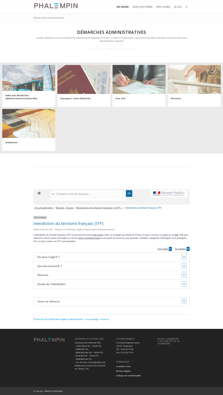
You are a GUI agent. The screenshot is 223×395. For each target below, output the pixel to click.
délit (176, 235)
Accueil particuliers (44, 208)
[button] (111, 257)
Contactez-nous (123, 366)
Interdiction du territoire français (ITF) (143, 208)
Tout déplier (181, 249)
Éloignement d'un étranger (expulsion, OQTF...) (99, 208)
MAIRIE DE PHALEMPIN (54, 391)
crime (165, 235)
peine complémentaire (89, 238)
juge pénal (98, 235)
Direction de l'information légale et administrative (59, 319)
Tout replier (163, 249)
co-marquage (91, 319)
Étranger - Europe (65, 208)
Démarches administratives (48, 17)
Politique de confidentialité (128, 375)
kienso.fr (104, 319)
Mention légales (123, 371)
